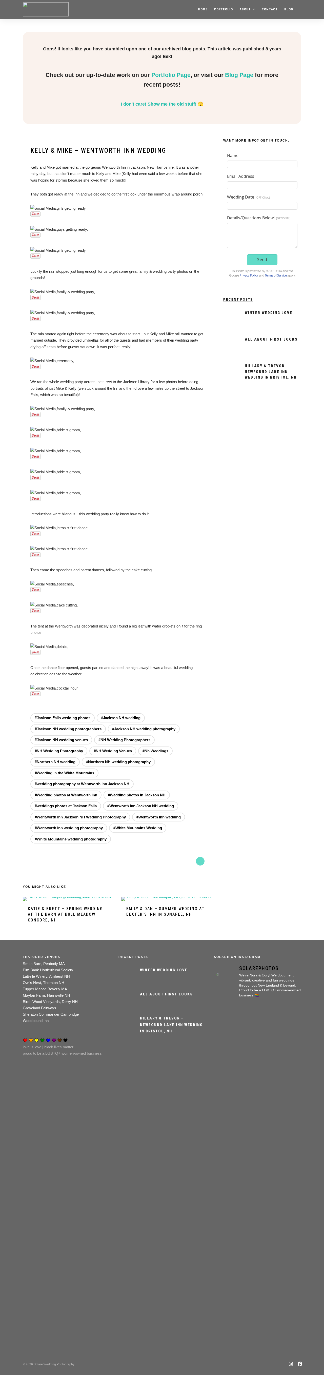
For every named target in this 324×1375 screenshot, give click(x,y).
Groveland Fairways (39, 1008)
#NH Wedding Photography (59, 751)
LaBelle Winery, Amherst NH (46, 976)
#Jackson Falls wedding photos (62, 718)
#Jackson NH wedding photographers (68, 729)
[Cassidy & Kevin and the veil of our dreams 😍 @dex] (227, 1091)
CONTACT (270, 9)
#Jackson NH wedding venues (61, 740)
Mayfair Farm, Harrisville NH (46, 995)
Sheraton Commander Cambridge (51, 1014)
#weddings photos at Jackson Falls (66, 806)
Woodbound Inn (36, 1020)
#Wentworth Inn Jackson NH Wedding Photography (80, 817)
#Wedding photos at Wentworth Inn (66, 795)
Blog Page (239, 75)
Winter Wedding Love (268, 312)
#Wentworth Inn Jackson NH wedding (140, 806)
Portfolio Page (171, 75)
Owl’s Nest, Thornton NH (43, 982)
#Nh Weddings (155, 751)
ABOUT (245, 9)
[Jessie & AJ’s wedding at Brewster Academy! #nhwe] (287, 1072)
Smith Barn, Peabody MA (44, 963)
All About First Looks (271, 339)
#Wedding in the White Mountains (64, 773)
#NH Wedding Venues (113, 751)
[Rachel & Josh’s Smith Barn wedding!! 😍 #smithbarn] (257, 1091)
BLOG (288, 9)
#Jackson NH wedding (120, 718)
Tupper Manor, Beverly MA (45, 989)
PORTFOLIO (223, 9)
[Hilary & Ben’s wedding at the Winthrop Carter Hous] (257, 1258)
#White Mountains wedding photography (71, 839)
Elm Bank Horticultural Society (48, 970)
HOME (203, 9)
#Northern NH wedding (55, 762)
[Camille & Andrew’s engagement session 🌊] (287, 1194)
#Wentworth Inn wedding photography (69, 828)
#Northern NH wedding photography (118, 762)
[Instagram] (291, 1364)
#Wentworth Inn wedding (158, 817)
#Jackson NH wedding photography (143, 729)
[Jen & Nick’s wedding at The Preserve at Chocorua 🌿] (227, 1255)
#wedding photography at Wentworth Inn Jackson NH (82, 784)
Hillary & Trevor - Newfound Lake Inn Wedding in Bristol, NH (271, 372)
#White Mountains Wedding (137, 828)
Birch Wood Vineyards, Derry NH (50, 1001)
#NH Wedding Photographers (124, 740)
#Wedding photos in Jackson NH (137, 795)
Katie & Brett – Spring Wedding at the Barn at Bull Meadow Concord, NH (65, 914)
